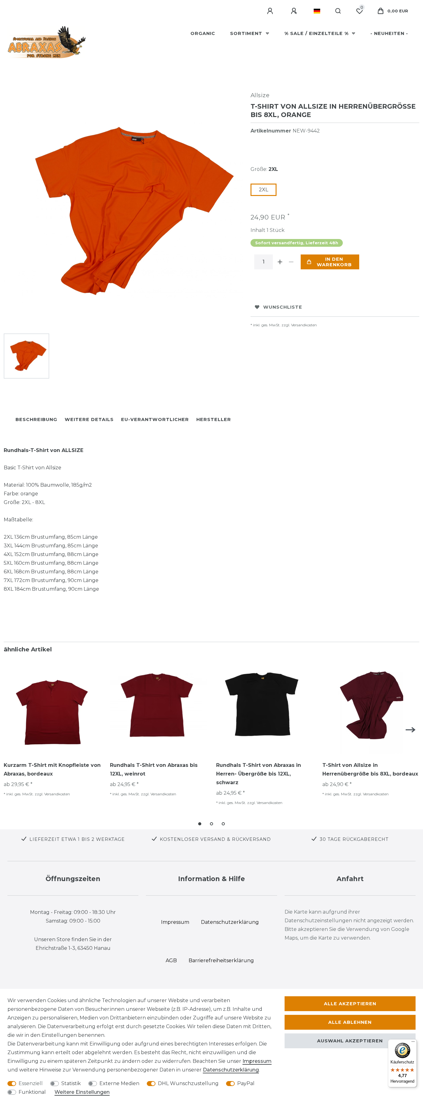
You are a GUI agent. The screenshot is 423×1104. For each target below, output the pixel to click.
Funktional (32, 1092)
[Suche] (338, 11)
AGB (171, 960)
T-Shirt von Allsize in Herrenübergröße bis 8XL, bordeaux (370, 769)
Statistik (71, 1083)
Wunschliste (282, 307)
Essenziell (31, 1083)
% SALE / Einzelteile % (317, 33)
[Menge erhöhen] (280, 261)
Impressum (257, 1061)
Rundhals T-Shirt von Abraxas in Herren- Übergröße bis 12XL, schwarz (258, 773)
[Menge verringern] (291, 261)
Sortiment (247, 33)
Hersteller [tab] (213, 419)
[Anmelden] (270, 11)
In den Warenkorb (334, 261)
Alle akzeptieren (350, 1003)
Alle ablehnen (350, 1022)
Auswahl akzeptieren (350, 1041)
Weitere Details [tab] (89, 419)
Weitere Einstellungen (82, 1092)
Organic (202, 33)
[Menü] (413, 1043)
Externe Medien (119, 1083)
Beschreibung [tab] (36, 419)
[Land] (317, 11)
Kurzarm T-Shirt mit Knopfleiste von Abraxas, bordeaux (52, 769)
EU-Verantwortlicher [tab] (155, 419)
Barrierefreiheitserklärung (221, 960)
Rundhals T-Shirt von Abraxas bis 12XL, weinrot (154, 769)
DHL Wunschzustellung (188, 1083)
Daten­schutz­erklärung (231, 1070)
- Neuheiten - (389, 33)
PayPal (246, 1083)
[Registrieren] (294, 11)
